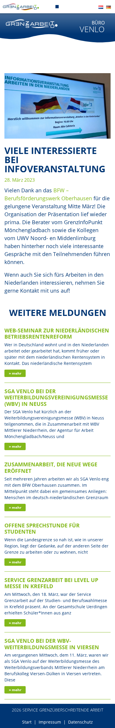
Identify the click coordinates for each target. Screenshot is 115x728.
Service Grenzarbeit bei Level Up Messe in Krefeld (51, 583)
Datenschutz (80, 722)
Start (27, 722)
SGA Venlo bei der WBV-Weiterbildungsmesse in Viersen (51, 644)
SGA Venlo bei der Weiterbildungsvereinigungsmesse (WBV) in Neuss (56, 397)
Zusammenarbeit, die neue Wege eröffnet (50, 467)
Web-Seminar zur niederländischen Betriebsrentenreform (56, 333)
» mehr (15, 373)
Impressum (50, 722)
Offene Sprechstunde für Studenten (42, 528)
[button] (57, 6)
